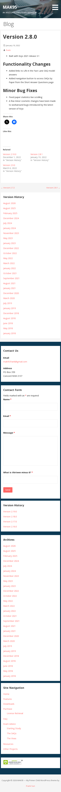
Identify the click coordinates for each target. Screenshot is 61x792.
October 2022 (10, 253)
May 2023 (8, 238)
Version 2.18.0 (10, 516)
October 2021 (10, 273)
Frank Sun (30, 786)
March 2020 (9, 298)
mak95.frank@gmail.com (15, 361)
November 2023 (11, 233)
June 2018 (8, 323)
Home (6, 694)
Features (7, 699)
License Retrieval (15, 713)
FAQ (5, 719)
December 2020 (11, 293)
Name (7, 399)
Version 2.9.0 (9, 165)
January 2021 (9, 288)
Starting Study (14, 728)
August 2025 (9, 208)
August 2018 (9, 318)
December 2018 (11, 313)
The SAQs (11, 733)
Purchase (7, 708)
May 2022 (8, 258)
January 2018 (9, 333)
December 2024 (11, 218)
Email (7, 416)
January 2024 (9, 228)
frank (8, 50)
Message (9, 432)
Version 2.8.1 (36, 154)
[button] (56, 5)
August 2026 (9, 203)
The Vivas (11, 738)
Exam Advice (9, 724)
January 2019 (9, 308)
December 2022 (11, 248)
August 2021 (9, 283)
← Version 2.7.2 (8, 187)
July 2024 (7, 223)
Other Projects (10, 749)
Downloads (8, 703)
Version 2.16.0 (10, 526)
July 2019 (7, 303)
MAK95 (10, 7)
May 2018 (8, 328)
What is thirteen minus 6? (18, 472)
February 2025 (10, 213)
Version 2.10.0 (9, 154)
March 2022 (9, 263)
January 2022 (9, 268)
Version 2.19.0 (10, 511)
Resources (8, 744)
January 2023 (9, 243)
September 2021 (11, 278)
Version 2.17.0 (10, 521)
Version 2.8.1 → (53, 187)
